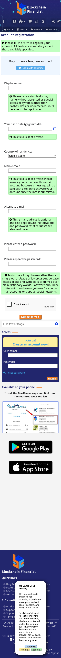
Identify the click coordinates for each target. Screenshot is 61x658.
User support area (16, 591)
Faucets (53, 29)
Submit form (29, 316)
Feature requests (16, 587)
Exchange (36, 21)
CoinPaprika (52, 653)
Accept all (36, 649)
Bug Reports (13, 584)
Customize (30, 646)
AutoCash (43, 21)
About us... (14, 622)
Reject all (24, 649)
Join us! (30, 342)
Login (53, 21)
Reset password (15, 372)
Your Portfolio (14, 21)
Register (58, 21)
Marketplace (29, 21)
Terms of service (15, 616)
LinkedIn (52, 626)
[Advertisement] (30, 513)
